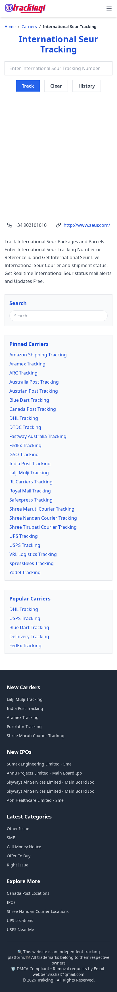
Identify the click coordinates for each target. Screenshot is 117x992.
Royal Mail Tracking (30, 491)
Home (10, 26)
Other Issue (18, 828)
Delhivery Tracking (29, 636)
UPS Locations (20, 920)
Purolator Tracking (24, 726)
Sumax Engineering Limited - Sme (39, 764)
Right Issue (17, 865)
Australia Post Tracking (34, 382)
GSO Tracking (24, 454)
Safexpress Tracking (31, 500)
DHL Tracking (23, 418)
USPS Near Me (20, 929)
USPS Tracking (24, 545)
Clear (56, 86)
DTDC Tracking (25, 427)
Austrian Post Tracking (33, 391)
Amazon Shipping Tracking (38, 355)
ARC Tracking (23, 373)
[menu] (109, 8)
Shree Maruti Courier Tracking (41, 509)
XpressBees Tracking (31, 563)
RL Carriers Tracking (31, 482)
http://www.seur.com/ (87, 225)
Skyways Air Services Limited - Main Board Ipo (50, 782)
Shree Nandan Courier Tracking (43, 518)
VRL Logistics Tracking (33, 554)
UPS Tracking (23, 536)
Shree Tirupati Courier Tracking (43, 527)
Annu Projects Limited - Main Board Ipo (44, 773)
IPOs (11, 902)
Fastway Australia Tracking (37, 436)
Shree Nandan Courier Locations (38, 911)
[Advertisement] (58, 152)
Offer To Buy (18, 855)
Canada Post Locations (28, 893)
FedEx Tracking (25, 445)
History (86, 86)
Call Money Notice (24, 846)
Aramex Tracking (27, 364)
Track (28, 86)
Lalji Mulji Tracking (29, 472)
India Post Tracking (30, 463)
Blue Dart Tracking (29, 400)
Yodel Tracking (25, 572)
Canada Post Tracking (32, 409)
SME (11, 837)
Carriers (29, 26)
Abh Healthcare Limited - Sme (35, 800)
